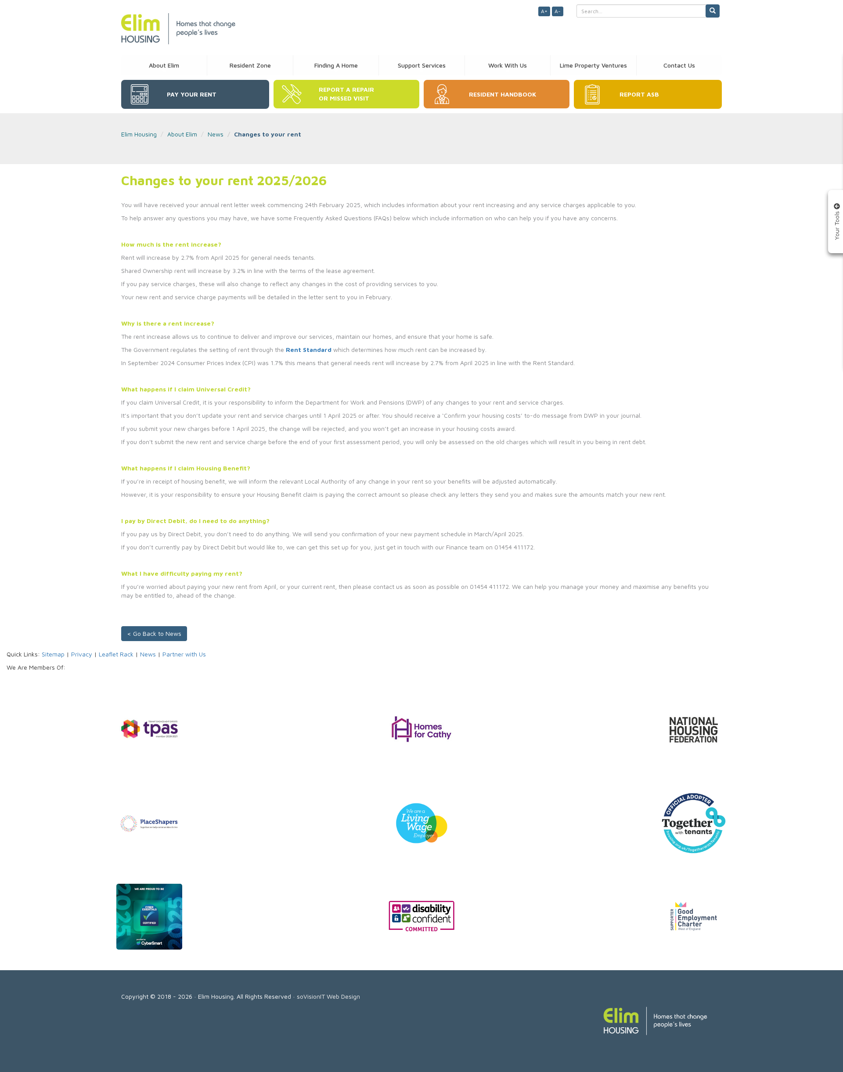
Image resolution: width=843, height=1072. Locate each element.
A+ (544, 11)
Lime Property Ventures (593, 65)
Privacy (81, 654)
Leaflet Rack (116, 654)
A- (558, 11)
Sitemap (53, 654)
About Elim (164, 65)
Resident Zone (250, 65)
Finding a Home (336, 65)
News (215, 134)
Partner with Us (184, 654)
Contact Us (679, 65)
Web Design (343, 996)
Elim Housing (139, 134)
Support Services (422, 65)
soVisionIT (311, 996)
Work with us (507, 65)
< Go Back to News (154, 633)
